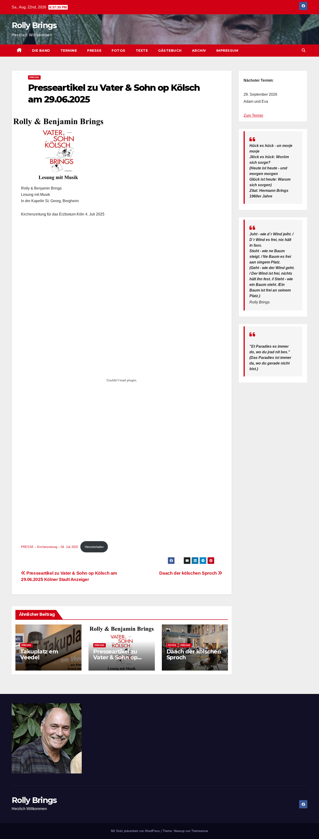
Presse (94, 50)
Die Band (41, 50)
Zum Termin (253, 115)
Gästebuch (170, 50)
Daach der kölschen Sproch (188, 573)
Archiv (199, 50)
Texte (142, 50)
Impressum (227, 50)
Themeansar (199, 831)
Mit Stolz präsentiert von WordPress (136, 831)
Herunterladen (94, 547)
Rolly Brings (34, 25)
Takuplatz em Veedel (39, 654)
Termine (68, 50)
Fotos (118, 50)
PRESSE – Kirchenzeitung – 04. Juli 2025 (49, 547)
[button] (303, 50)
